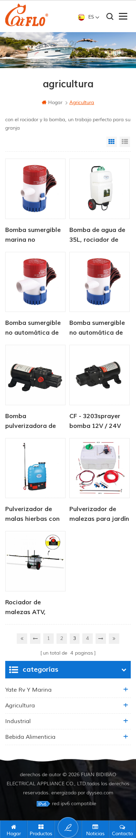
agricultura (20, 705)
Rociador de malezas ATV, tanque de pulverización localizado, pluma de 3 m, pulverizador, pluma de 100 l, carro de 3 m (35, 607)
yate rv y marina (28, 689)
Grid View (111, 142)
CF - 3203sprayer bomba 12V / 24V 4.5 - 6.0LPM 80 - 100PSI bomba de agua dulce (95, 421)
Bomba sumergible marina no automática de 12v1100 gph (33, 235)
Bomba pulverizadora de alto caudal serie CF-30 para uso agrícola (30, 421)
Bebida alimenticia (30, 737)
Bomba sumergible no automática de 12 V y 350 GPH (97, 328)
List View (125, 142)
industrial (18, 721)
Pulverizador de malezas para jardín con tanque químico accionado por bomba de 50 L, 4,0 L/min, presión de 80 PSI (99, 514)
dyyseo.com (99, 793)
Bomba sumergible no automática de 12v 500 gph (33, 328)
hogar (55, 102)
